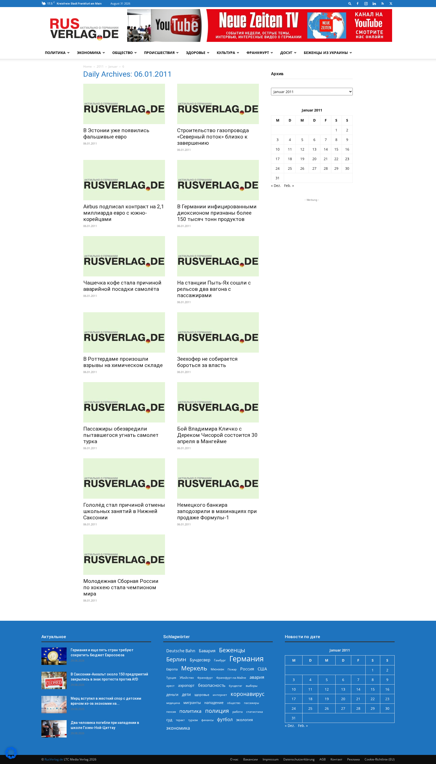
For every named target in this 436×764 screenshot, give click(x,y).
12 (302, 149)
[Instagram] (366, 3)
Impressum (271, 759)
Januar (113, 66)
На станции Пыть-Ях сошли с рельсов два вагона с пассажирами (214, 289)
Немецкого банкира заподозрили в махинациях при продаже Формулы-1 (217, 511)
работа (237, 712)
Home (87, 66)
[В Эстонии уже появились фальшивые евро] (124, 104)
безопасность (211, 685)
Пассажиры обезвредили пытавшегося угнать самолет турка (120, 435)
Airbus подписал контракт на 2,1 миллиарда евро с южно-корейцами (123, 213)
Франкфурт (258, 52)
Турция (171, 678)
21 (326, 158)
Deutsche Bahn (180, 651)
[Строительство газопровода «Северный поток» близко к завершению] (218, 104)
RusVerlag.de (54, 759)
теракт (180, 720)
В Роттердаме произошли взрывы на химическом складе (123, 362)
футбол (225, 719)
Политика (55, 52)
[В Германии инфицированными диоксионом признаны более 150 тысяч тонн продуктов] (218, 180)
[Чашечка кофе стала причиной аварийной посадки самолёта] (124, 256)
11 (290, 149)
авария (257, 677)
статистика (254, 712)
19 (302, 158)
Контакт (336, 759)
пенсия (171, 712)
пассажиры (251, 703)
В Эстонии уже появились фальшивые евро (116, 133)
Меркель (194, 668)
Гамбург (220, 660)
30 (347, 168)
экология (244, 719)
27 (314, 168)
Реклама (353, 759)
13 (314, 149)
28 (326, 168)
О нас (234, 759)
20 (314, 158)
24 (278, 168)
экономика (178, 727)
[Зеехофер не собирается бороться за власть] (218, 332)
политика (190, 711)
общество (233, 703)
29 (336, 168)
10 (278, 149)
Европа (172, 669)
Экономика (89, 52)
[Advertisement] (312, 234)
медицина (173, 703)
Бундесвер (200, 660)
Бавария (207, 651)
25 (290, 168)
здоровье (201, 694)
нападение (214, 702)
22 (336, 158)
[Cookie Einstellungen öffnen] (11, 757)
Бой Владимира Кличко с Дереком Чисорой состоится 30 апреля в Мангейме (217, 435)
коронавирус (247, 693)
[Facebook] (357, 3)
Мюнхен (217, 669)
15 (336, 149)
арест (170, 686)
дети (186, 694)
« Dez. (276, 185)
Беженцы (232, 650)
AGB (322, 759)
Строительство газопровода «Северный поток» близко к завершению (213, 136)
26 (302, 168)
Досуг (286, 52)
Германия (246, 658)
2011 (100, 66)
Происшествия (159, 52)
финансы (207, 720)
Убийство (187, 678)
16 (347, 149)
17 (278, 158)
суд (169, 719)
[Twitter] (391, 3)
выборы (251, 686)
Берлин (176, 659)
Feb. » (289, 185)
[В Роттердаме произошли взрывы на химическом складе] (124, 332)
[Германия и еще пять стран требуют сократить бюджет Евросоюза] (54, 656)
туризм (193, 720)
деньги (172, 694)
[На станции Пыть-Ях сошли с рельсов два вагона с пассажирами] (218, 256)
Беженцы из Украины (326, 52)
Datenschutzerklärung (299, 759)
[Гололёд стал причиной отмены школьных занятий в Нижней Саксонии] (124, 478)
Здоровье (195, 52)
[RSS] (382, 3)
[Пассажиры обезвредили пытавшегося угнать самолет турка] (124, 402)
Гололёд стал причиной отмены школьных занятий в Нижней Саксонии (124, 511)
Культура (226, 52)
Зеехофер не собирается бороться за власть (207, 362)
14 (326, 149)
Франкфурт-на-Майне (231, 678)
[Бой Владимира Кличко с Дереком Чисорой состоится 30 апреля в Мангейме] (218, 402)
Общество (122, 52)
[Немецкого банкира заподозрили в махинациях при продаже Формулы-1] (218, 478)
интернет (220, 695)
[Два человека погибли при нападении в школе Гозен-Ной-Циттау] (54, 729)
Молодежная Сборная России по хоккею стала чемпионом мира (120, 587)
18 (290, 158)
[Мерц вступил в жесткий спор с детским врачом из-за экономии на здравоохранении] (54, 704)
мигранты (192, 702)
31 (278, 178)
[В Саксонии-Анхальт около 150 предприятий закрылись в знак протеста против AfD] (54, 680)
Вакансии (250, 759)
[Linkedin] (374, 3)
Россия (247, 669)
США (262, 669)
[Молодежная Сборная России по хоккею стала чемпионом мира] (124, 554)
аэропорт (186, 685)
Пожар (232, 669)
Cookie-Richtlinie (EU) (380, 759)
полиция (217, 710)
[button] (350, 3)
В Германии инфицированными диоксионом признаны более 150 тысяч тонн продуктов (217, 213)
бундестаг (235, 686)
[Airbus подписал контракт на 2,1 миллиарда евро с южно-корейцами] (124, 180)
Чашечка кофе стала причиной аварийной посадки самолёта (122, 286)
